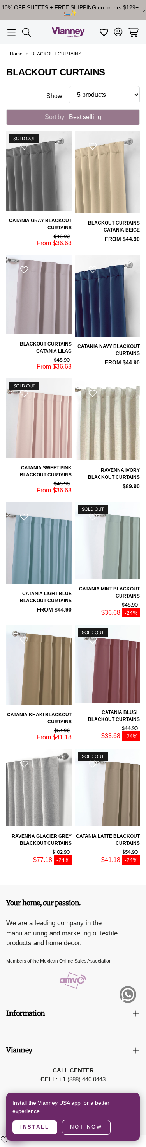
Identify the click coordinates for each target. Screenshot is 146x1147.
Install (34, 1127)
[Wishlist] (4, 1139)
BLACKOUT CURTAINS (56, 54)
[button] (11, 32)
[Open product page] (107, 172)
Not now (86, 1127)
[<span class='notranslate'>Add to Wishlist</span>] (25, 146)
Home (16, 54)
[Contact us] (128, 994)
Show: (55, 96)
